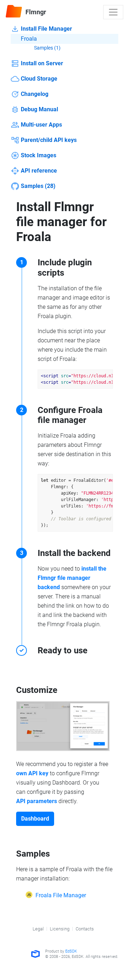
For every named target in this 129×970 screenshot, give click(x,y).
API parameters (36, 801)
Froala (29, 38)
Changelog (34, 94)
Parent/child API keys (49, 140)
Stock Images (38, 155)
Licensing (60, 928)
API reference (39, 170)
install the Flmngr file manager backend (72, 578)
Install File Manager (46, 28)
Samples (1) (47, 48)
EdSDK (71, 951)
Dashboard (35, 818)
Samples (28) (38, 186)
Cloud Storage (39, 78)
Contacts (85, 928)
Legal (38, 928)
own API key (32, 773)
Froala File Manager (60, 895)
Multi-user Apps (41, 124)
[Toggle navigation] (113, 12)
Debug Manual (39, 109)
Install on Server (42, 63)
